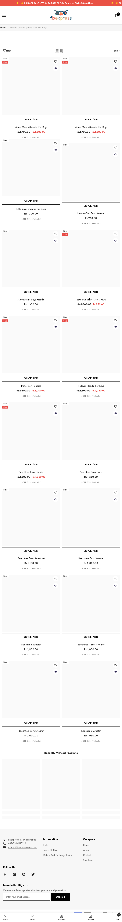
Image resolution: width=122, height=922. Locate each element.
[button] (57, 51)
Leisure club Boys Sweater (91, 213)
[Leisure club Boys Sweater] (91, 172)
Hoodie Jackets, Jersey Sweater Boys (28, 27)
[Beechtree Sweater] (31, 603)
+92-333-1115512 (17, 843)
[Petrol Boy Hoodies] (31, 344)
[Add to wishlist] (55, 61)
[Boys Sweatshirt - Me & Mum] (91, 258)
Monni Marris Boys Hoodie (31, 299)
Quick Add (31, 119)
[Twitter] (33, 874)
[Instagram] (14, 874)
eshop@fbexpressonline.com (22, 847)
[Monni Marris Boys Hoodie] (31, 258)
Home (3, 27)
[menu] (4, 15)
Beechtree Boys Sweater (91, 558)
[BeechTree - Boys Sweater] (91, 603)
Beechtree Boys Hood (91, 472)
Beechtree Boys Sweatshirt (31, 558)
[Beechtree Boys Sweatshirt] (31, 517)
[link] (21, 812)
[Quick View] (55, 68)
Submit (60, 897)
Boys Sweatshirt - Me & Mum (91, 299)
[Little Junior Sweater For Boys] (31, 167)
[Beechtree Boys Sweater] (91, 517)
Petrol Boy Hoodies (31, 385)
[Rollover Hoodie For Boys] (91, 344)
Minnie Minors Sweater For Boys (31, 127)
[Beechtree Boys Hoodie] (31, 431)
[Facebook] (4, 874)
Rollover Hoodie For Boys (91, 385)
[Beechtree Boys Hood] (91, 431)
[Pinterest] (23, 874)
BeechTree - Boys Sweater (91, 644)
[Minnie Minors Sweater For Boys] (31, 86)
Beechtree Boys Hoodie (31, 472)
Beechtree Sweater (31, 644)
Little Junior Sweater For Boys (31, 209)
